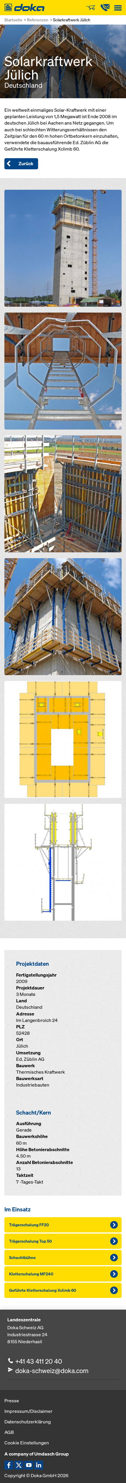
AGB (9, 1432)
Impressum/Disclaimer (28, 1411)
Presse (11, 1400)
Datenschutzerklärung (27, 1421)
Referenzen (37, 20)
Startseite (13, 20)
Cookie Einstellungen (26, 1442)
